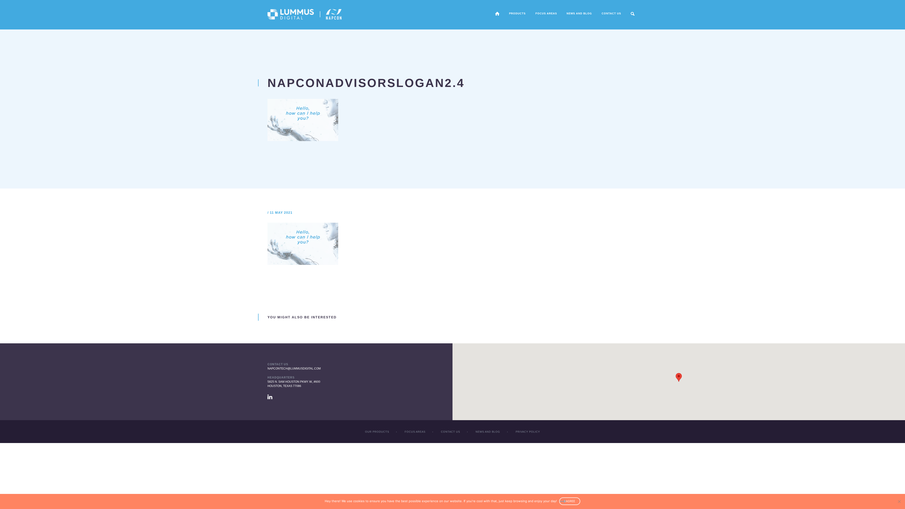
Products (517, 13)
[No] (899, 501)
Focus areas (546, 13)
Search (633, 14)
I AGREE (569, 501)
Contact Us (611, 13)
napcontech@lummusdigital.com (294, 368)
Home (497, 14)
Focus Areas (415, 431)
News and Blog (579, 13)
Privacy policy (528, 431)
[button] (679, 377)
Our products (377, 431)
